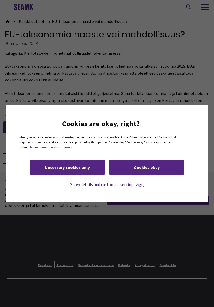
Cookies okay (147, 167)
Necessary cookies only (67, 167)
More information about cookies (51, 147)
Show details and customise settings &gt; (107, 184)
